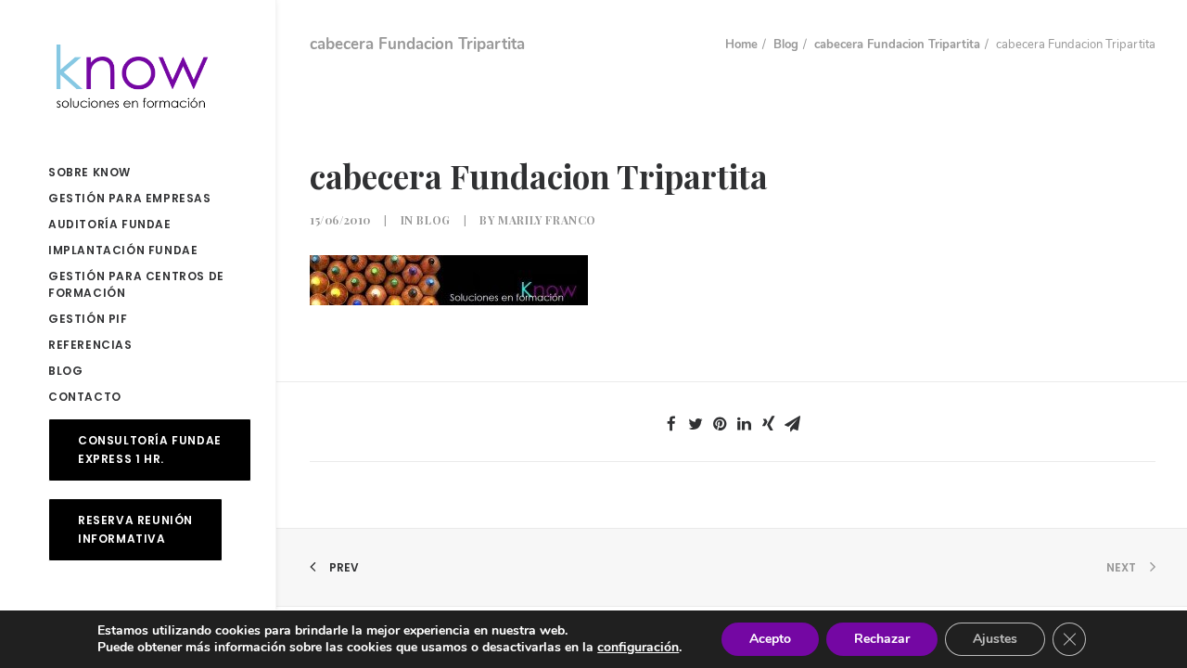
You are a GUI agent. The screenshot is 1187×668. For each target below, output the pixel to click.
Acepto (770, 639)
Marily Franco (547, 219)
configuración (638, 647)
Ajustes (995, 639)
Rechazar (882, 639)
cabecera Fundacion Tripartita (897, 44)
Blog (785, 44)
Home (741, 44)
